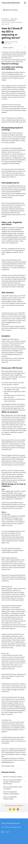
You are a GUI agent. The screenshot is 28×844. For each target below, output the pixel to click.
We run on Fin (6, 832)
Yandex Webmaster (11, 497)
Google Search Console (8, 495)
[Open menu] (25, 3)
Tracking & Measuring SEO (8, 20)
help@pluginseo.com (8, 762)
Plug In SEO (14, 19)
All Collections (5, 19)
